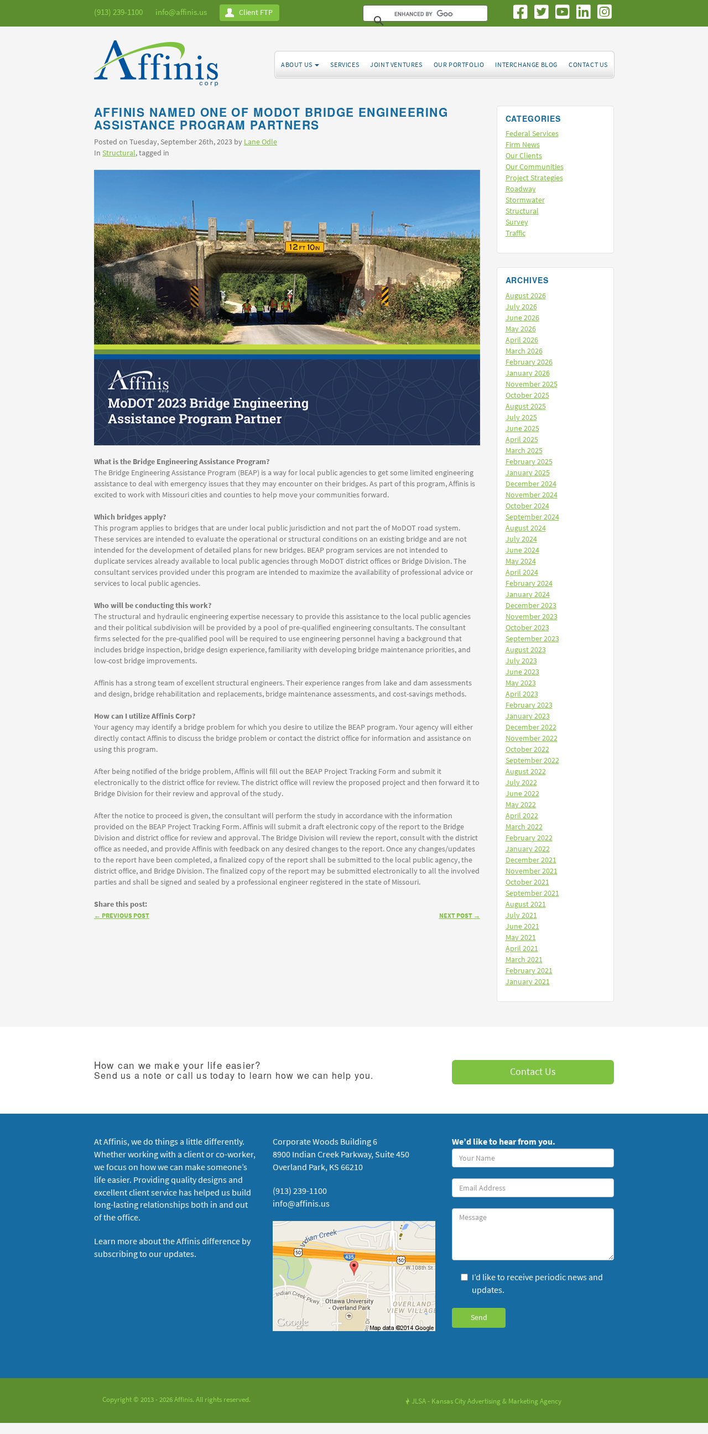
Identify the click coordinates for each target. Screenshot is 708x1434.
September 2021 (532, 893)
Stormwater (525, 200)
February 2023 (529, 705)
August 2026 (526, 295)
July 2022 (521, 782)
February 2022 (529, 838)
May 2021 (521, 937)
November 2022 (532, 738)
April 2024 (522, 572)
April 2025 (522, 439)
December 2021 (531, 860)
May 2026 (521, 329)
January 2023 (528, 716)
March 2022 (524, 827)
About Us (297, 64)
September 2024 (532, 517)
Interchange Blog (526, 64)
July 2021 (521, 915)
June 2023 (522, 672)
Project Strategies (534, 178)
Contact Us (588, 64)
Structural (119, 153)
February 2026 (529, 362)
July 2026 (521, 307)
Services (344, 64)
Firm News (523, 144)
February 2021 (529, 970)
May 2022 (521, 804)
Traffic (515, 233)
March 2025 (524, 450)
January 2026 (528, 373)
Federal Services (532, 133)
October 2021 (527, 882)
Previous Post (121, 915)
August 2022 (526, 771)
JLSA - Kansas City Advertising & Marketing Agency (483, 1401)
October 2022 (527, 749)
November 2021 (532, 871)
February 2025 (529, 461)
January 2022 (528, 849)
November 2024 (532, 495)
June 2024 (522, 550)
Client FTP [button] (256, 12)
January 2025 (528, 472)
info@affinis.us (181, 12)
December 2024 (531, 484)
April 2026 (522, 340)
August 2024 (526, 528)
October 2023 (527, 627)
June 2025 (522, 428)
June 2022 (522, 793)
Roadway (521, 189)
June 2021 (522, 926)
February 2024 (529, 583)
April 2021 (522, 948)
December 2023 (531, 605)
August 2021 (526, 904)
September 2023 (532, 638)
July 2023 (521, 661)
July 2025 (521, 417)
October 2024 (527, 506)
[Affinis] (160, 66)
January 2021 (528, 981)
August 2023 (526, 650)
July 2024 (521, 539)
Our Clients (524, 155)
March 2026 (524, 351)
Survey (517, 222)
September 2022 (532, 760)
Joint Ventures (396, 64)
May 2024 (521, 561)
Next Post (459, 915)
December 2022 (531, 727)
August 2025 (526, 406)
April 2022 (522, 815)
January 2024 (528, 594)
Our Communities (535, 167)
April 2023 (522, 694)
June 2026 (522, 318)
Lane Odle (260, 142)
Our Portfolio (459, 64)
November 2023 (532, 616)
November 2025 (532, 384)
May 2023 (521, 683)
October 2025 (527, 395)
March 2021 (524, 959)
